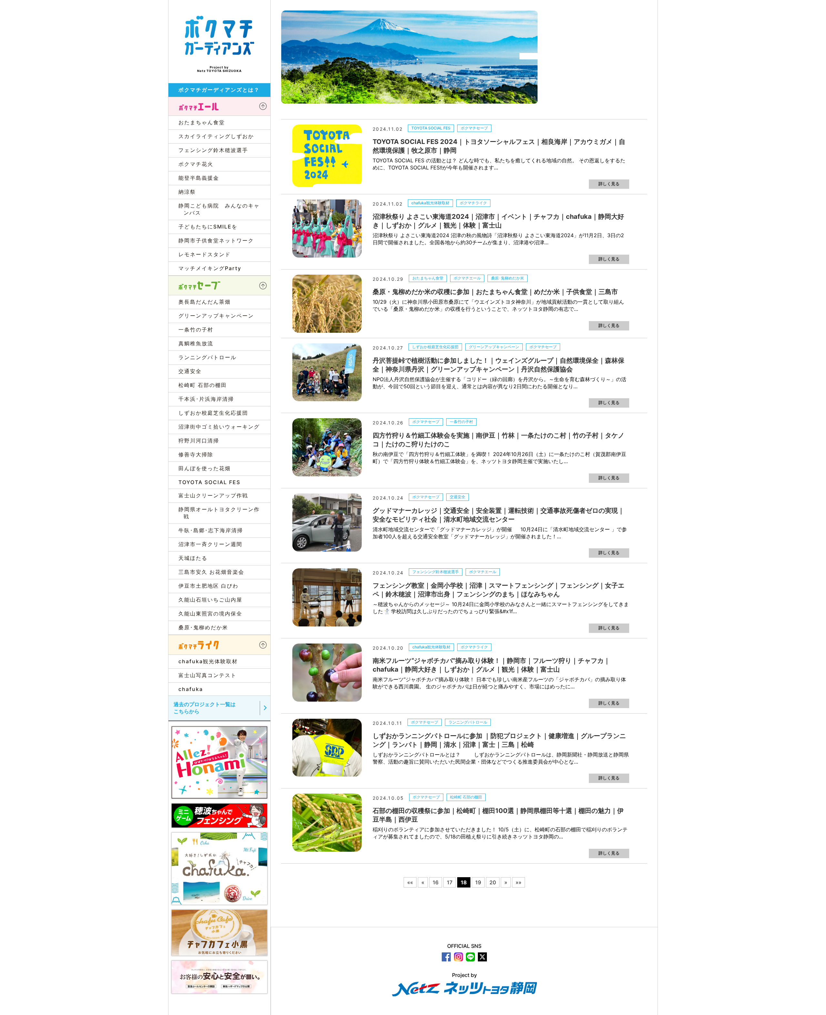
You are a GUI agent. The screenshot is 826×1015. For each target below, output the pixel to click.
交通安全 (457, 496)
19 (478, 882)
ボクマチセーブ (474, 128)
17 (449, 882)
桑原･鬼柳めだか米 (507, 278)
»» (518, 882)
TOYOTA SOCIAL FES (430, 128)
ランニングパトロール (467, 722)
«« (410, 882)
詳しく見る (609, 183)
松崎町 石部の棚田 (466, 797)
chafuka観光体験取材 (430, 202)
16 (435, 882)
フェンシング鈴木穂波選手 (435, 571)
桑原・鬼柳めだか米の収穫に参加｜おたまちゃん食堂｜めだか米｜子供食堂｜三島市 (495, 292)
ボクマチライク (473, 202)
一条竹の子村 (461, 421)
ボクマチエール (467, 278)
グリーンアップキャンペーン (494, 346)
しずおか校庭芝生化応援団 (435, 346)
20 (492, 882)
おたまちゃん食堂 (427, 278)
